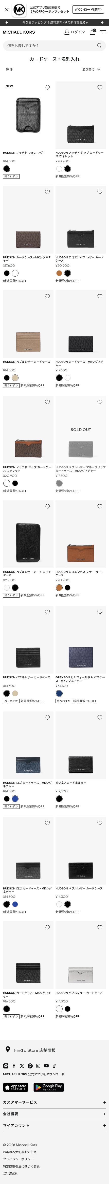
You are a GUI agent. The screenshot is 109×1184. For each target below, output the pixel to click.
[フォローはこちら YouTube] (46, 1066)
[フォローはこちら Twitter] (22, 1066)
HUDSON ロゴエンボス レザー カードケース (80, 259)
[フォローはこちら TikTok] (54, 1066)
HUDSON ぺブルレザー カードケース (26, 361)
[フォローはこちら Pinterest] (30, 1066)
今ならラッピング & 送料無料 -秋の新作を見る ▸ (55, 22)
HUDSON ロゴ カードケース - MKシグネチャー (27, 784)
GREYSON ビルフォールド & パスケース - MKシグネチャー (80, 679)
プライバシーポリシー (18, 1159)
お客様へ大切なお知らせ (20, 1152)
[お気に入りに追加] (47, 87)
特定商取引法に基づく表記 (21, 1166)
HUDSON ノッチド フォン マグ (23, 152)
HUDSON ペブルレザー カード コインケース (27, 573)
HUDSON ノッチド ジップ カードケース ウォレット (80, 154)
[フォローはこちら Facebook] (14, 1066)
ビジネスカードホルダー (71, 782)
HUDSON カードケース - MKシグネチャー (27, 259)
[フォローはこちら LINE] (6, 1066)
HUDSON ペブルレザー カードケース (79, 888)
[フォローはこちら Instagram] (38, 1066)
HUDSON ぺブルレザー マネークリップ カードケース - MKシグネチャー (81, 468)
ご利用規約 (10, 1173)
